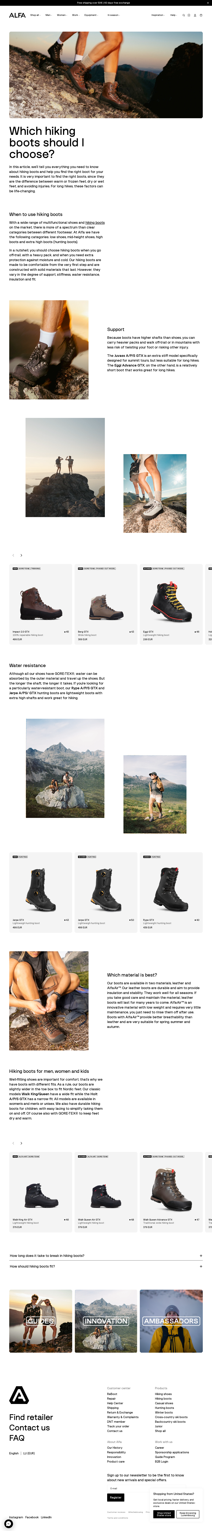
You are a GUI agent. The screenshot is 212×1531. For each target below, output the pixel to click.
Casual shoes (164, 1403)
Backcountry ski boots (170, 1421)
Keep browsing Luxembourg (188, 1514)
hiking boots (95, 222)
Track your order (118, 1426)
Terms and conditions (117, 1518)
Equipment (90, 15)
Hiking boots (163, 1398)
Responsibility (116, 1452)
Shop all (34, 15)
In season (113, 15)
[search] (183, 15)
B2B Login (161, 1461)
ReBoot (112, 1394)
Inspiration (157, 15)
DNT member (116, 1421)
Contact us (29, 1428)
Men (48, 15)
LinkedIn (46, 1517)
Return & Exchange (120, 1412)
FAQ (17, 1438)
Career (159, 1447)
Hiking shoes (163, 1394)
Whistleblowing (135, 1512)
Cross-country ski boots (171, 1417)
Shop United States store (164, 1514)
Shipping (113, 1407)
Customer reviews (116, 1512)
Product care (116, 1461)
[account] (195, 15)
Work (75, 15)
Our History (114, 1447)
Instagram (16, 1517)
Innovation (114, 1457)
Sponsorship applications (172, 1452)
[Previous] (13, 555)
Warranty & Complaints (123, 1417)
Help (172, 15)
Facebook (32, 1517)
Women (61, 15)
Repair (111, 1398)
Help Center (115, 1403)
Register (115, 1497)
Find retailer (31, 1417)
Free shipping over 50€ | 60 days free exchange (103, 3)
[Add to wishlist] (66, 569)
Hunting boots (164, 1407)
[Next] (21, 555)
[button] (8, 1523)
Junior (159, 1426)
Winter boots (164, 1412)
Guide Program (165, 1457)
